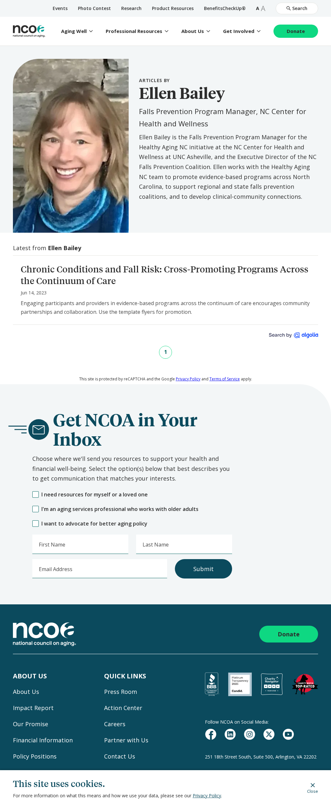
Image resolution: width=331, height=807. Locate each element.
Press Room (120, 692)
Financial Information (43, 740)
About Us (192, 31)
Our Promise (30, 724)
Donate (296, 31)
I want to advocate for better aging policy (94, 523)
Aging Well (74, 31)
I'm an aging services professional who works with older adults (119, 509)
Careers (114, 724)
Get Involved (238, 31)
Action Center (123, 708)
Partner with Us (126, 740)
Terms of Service (224, 379)
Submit (203, 569)
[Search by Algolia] (293, 335)
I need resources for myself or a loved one (94, 494)
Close (312, 791)
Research (131, 8)
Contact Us (119, 756)
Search (299, 8)
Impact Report (33, 708)
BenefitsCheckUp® (225, 8)
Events (60, 8)
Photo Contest (94, 8)
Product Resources (173, 8)
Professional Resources (134, 31)
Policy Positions (35, 756)
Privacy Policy (207, 795)
